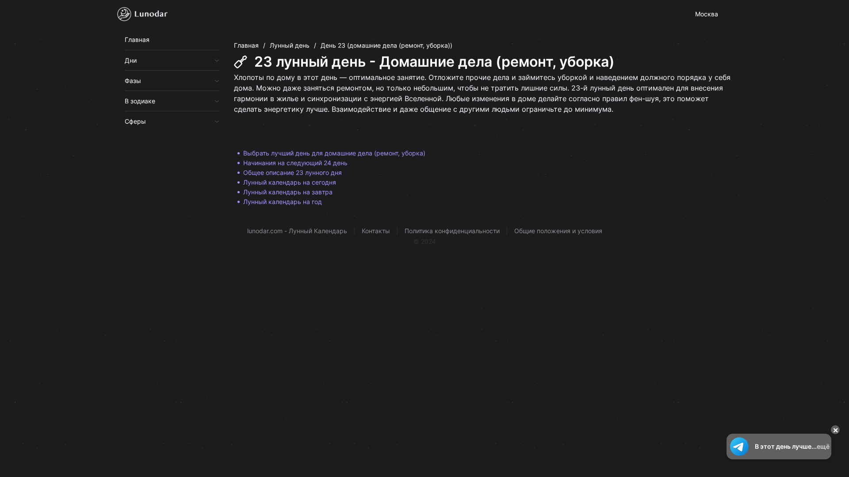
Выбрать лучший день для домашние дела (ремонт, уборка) (334, 153)
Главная (137, 39)
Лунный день (290, 45)
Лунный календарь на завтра (288, 192)
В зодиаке (140, 101)
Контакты (376, 231)
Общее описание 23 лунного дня (292, 172)
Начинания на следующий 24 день (295, 163)
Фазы (133, 80)
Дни (131, 60)
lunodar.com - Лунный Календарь (297, 231)
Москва (706, 14)
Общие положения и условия (558, 231)
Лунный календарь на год (282, 201)
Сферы (135, 121)
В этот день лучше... (792, 446)
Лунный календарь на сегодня (289, 182)
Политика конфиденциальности (452, 231)
